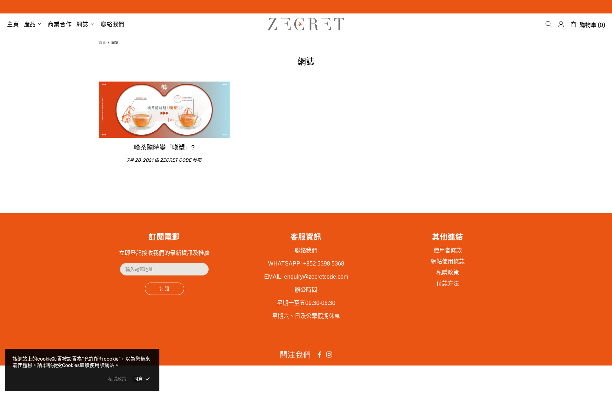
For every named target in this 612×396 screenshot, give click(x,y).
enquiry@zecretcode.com (316, 277)
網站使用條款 (448, 261)
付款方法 (447, 283)
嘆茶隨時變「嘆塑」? (164, 147)
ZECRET (306, 24)
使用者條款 (448, 250)
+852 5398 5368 (323, 264)
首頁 (102, 43)
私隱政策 (447, 272)
